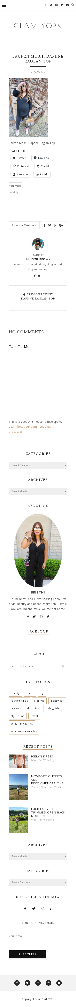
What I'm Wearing (22, 723)
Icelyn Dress (42, 756)
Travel (34, 716)
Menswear (57, 700)
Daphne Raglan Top (38, 298)
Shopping (33, 708)
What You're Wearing (24, 731)
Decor (30, 693)
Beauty (15, 693)
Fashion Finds (19, 700)
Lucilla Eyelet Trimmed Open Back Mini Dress (48, 812)
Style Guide (52, 708)
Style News (17, 716)
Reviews (16, 708)
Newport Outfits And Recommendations (47, 779)
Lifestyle (39, 700)
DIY (42, 693)
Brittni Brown (38, 259)
